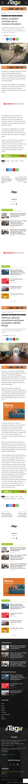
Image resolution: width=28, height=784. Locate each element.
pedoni (17, 160)
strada (3, 162)
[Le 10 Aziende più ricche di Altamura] (5, 281)
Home (2, 12)
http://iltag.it (14, 201)
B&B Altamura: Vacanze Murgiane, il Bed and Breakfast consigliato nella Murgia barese (18, 215)
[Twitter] (10, 39)
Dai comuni (14, 15)
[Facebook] (7, 39)
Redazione (6, 35)
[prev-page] (2, 238)
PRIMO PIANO (19, 15)
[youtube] (16, 203)
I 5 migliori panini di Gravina (16, 294)
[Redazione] (2, 35)
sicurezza (21, 160)
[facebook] (11, 203)
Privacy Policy (5, 768)
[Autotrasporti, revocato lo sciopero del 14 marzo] (5, 288)
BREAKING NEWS (5, 15)
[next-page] (5, 238)
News (6, 12)
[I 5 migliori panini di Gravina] (5, 296)
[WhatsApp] (17, 39)
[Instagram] (14, 764)
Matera (12, 160)
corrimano (8, 160)
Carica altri (13, 301)
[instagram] (14, 203)
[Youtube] (17, 764)
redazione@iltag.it (11, 754)
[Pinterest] (14, 39)
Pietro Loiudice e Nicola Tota (12, 779)
